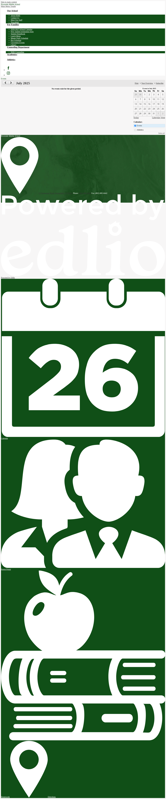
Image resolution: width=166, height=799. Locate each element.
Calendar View (158, 117)
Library (13, 45)
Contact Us (15, 18)
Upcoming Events (18, 43)
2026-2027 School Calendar (21, 29)
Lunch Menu (16, 36)
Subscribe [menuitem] (159, 83)
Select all (161, 133)
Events (139, 126)
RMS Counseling (17, 52)
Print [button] (136, 83)
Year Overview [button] (147, 83)
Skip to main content (9, 2)
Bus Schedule (16, 40)
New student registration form (22, 32)
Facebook (8, 68)
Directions (52, 797)
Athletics (140, 130)
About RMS (15, 16)
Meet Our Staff (16, 20)
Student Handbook (18, 34)
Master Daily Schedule (19, 38)
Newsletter (15, 22)
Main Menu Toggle (8, 6)
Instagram (8, 73)
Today (136, 117)
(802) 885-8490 (85, 193)
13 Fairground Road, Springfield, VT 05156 (56, 193)
